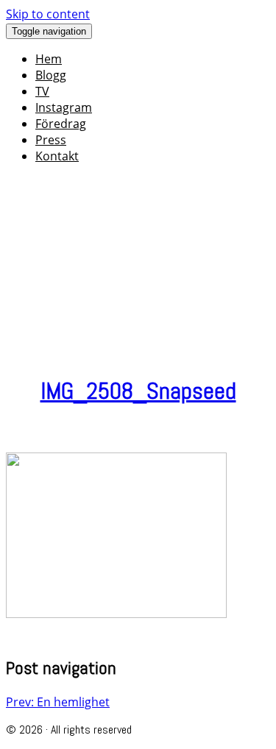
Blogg (50, 75)
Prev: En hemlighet (58, 702)
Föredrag (60, 124)
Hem (48, 59)
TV (42, 91)
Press (50, 140)
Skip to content (48, 14)
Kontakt (57, 156)
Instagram (63, 107)
